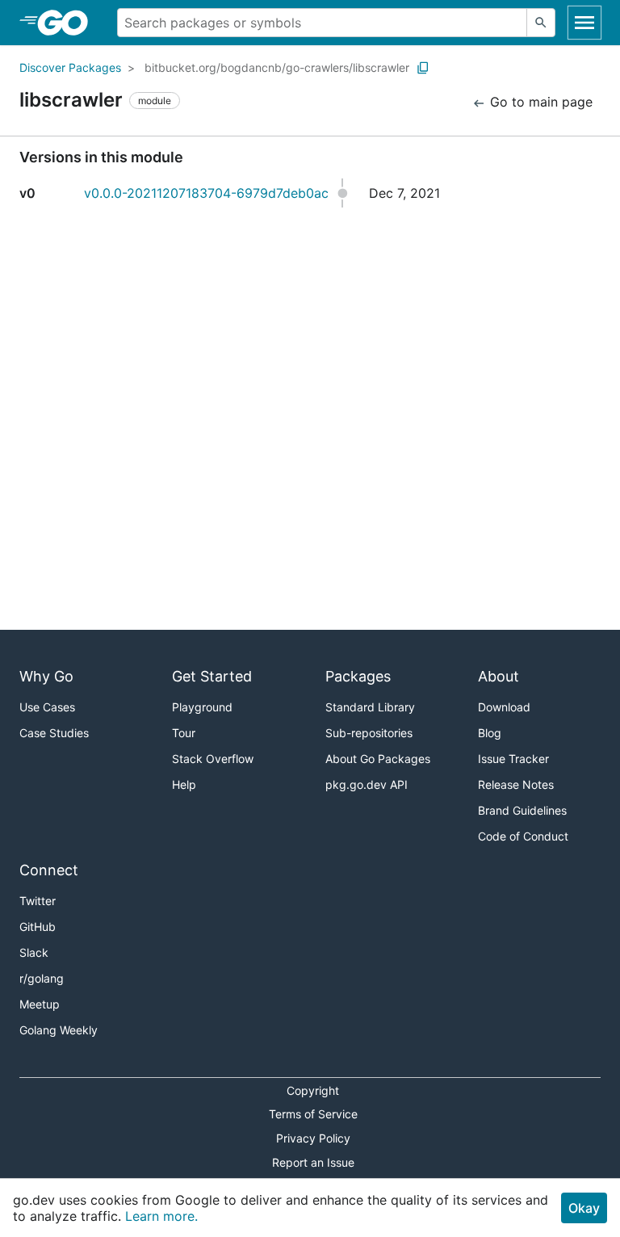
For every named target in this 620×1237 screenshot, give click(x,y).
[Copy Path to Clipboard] (423, 68)
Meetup (39, 1004)
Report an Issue (313, 1162)
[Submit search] (540, 22)
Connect (48, 870)
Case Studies (54, 733)
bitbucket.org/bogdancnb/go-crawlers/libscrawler (277, 67)
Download (504, 707)
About (498, 676)
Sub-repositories (369, 733)
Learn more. (161, 1216)
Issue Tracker (513, 758)
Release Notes (516, 784)
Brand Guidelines (522, 810)
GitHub (37, 926)
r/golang (41, 978)
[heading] (68, 23)
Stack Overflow (212, 758)
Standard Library (370, 707)
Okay (584, 1208)
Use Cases (47, 707)
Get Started (212, 676)
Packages (358, 676)
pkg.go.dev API (366, 784)
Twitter (37, 901)
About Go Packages (377, 758)
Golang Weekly (58, 1030)
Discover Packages (70, 67)
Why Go (46, 676)
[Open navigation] (584, 22)
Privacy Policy (313, 1138)
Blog (489, 733)
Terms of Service (313, 1114)
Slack (33, 952)
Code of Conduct (523, 836)
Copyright (313, 1090)
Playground (202, 707)
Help (184, 784)
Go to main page (539, 102)
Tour (183, 733)
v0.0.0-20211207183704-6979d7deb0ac (206, 193)
